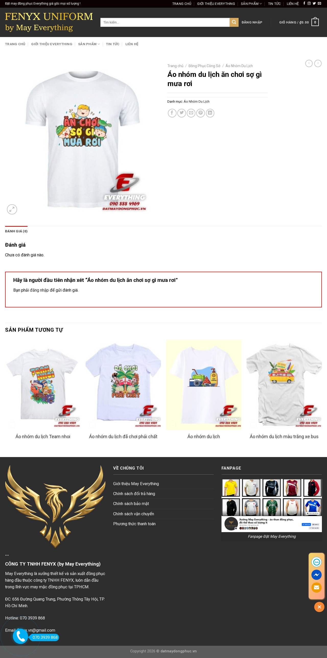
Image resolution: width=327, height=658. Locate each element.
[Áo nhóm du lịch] (203, 385)
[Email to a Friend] (191, 113)
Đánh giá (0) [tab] (16, 231)
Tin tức (274, 4)
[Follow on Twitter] (314, 3)
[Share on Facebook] (172, 113)
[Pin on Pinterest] (200, 113)
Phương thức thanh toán (134, 523)
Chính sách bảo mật (131, 503)
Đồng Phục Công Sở (204, 66)
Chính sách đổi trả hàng (134, 493)
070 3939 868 (45, 637)
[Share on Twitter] (181, 113)
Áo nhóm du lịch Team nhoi (43, 436)
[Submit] (234, 22)
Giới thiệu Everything (216, 4)
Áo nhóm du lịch (204, 436)
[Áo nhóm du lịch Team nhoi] (42, 385)
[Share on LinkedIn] (210, 113)
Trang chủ (181, 4)
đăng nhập (39, 290)
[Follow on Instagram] (309, 3)
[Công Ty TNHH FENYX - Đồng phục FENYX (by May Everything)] (49, 22)
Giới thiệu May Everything (136, 483)
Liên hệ (293, 4)
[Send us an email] (319, 3)
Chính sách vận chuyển (133, 513)
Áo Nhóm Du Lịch (239, 66)
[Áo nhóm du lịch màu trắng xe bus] (284, 385)
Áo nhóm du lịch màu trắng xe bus (284, 436)
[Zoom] (12, 209)
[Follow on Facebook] (304, 3)
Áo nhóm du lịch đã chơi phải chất (123, 436)
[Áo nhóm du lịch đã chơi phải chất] (123, 385)
